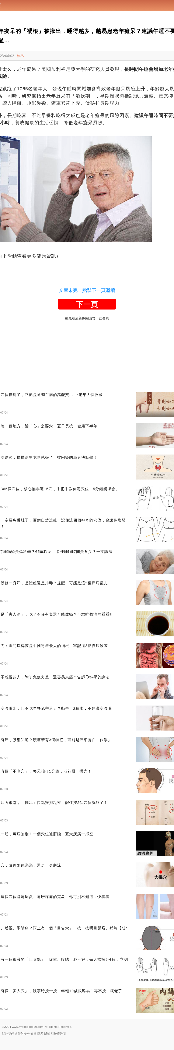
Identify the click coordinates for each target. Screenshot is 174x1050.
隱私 (40, 1033)
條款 (33, 1033)
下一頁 (87, 304)
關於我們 (8, 1033)
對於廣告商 (58, 1033)
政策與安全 (22, 1033)
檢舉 (20, 55)
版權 (47, 1033)
